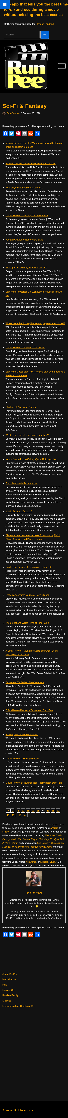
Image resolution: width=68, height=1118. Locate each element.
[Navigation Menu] (62, 66)
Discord (44, 861)
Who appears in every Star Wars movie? (26, 267)
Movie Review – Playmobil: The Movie (25, 347)
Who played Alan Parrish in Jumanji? (24, 187)
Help (4, 984)
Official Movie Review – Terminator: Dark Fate (29, 710)
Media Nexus (9, 979)
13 (38, 810)
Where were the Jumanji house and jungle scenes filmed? (35, 323)
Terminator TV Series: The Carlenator (25, 682)
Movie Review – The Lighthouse (22, 758)
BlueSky (54, 861)
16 (53, 810)
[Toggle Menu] (5, 4)
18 (8, 815)
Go (44, 34)
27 (20, 815)
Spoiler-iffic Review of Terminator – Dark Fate (29, 567)
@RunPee (31, 861)
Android (50, 24)
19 (13, 815)
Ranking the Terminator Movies (22, 734)
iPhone (40, 24)
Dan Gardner (13, 113)
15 (48, 810)
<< (8, 810)
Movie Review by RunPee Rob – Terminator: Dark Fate (34, 782)
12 (33, 810)
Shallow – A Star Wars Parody (21, 407)
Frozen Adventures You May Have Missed (27, 595)
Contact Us (8, 990)
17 (58, 810)
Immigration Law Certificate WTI (18, 1006)
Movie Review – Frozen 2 (19, 511)
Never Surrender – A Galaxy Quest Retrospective (31, 459)
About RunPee (9, 974)
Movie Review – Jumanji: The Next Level (27, 215)
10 (23, 810)
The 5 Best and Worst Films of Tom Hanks (27, 622)
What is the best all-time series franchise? (27, 435)
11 (28, 810)
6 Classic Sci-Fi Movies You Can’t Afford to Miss (31, 163)
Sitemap (6, 1000)
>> (25, 815)
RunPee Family (10, 995)
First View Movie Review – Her (21, 483)
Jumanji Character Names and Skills (24, 239)
